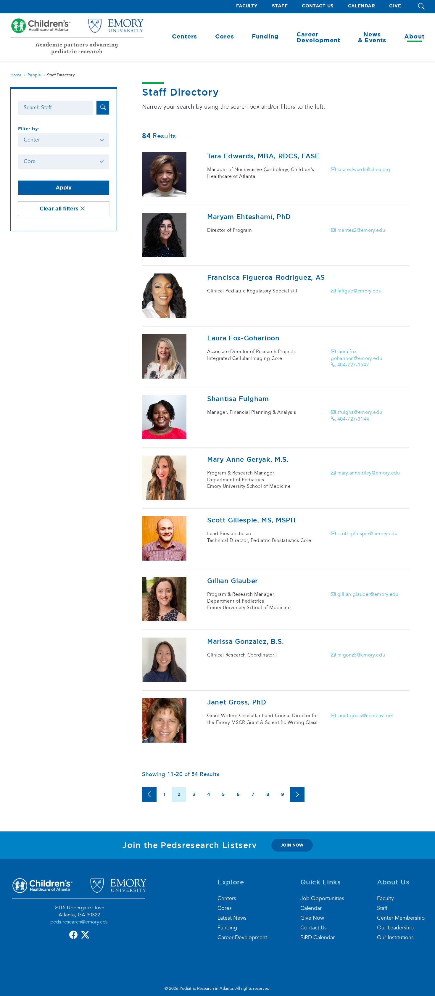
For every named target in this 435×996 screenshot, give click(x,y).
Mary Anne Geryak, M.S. (248, 459)
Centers (227, 898)
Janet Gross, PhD (236, 702)
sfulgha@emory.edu (359, 412)
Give (395, 6)
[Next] (297, 794)
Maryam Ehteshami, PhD (249, 217)
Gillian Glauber (232, 581)
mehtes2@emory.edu (360, 230)
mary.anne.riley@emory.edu (368, 473)
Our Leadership (395, 927)
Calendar (361, 6)
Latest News (232, 918)
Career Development (242, 937)
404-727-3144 (352, 419)
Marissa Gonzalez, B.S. (245, 641)
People (34, 75)
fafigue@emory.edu (358, 291)
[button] (421, 6)
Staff (280, 6)
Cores (225, 908)
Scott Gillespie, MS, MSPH (251, 520)
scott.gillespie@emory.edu (366, 534)
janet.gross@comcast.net (365, 716)
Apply (64, 187)
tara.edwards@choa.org (363, 170)
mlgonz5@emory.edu (360, 655)
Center (32, 139)
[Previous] (149, 794)
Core (30, 161)
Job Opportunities (322, 898)
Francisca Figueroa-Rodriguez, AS (266, 277)
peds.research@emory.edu (79, 922)
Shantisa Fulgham (238, 399)
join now (292, 845)
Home (16, 75)
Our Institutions (395, 937)
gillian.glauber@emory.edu (367, 594)
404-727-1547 (352, 365)
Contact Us (318, 6)
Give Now (312, 918)
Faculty (247, 6)
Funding (227, 927)
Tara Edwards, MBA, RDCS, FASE (263, 156)
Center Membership (401, 918)
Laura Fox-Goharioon (243, 338)
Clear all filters (60, 208)
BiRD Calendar (317, 937)
